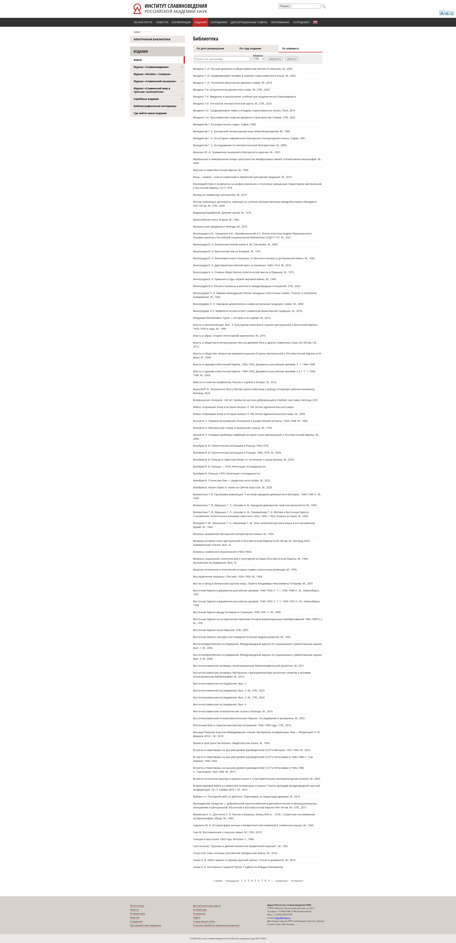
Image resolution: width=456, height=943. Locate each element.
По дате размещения (210, 48)
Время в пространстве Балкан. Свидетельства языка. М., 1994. (231, 743)
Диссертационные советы (249, 22)
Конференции (181, 22)
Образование (280, 22)
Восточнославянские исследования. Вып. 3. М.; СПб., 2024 (229, 697)
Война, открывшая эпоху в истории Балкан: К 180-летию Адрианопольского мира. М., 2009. (249, 414)
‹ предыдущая (231, 880)
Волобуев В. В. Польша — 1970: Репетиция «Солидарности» (229, 466)
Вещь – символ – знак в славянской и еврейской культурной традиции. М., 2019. (242, 177)
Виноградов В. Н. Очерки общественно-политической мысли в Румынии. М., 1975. (244, 272)
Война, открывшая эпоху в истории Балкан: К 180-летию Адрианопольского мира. (243, 407)
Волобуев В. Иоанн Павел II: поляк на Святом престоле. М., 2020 (232, 487)
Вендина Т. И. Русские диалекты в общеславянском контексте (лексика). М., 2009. (243, 68)
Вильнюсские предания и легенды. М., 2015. (220, 226)
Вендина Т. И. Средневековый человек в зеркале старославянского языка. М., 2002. (244, 75)
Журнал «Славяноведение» (151, 67)
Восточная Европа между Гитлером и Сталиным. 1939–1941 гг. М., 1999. (237, 612)
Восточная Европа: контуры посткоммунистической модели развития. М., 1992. (242, 637)
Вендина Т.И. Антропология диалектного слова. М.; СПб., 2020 (231, 89)
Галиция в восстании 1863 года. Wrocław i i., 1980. (223, 839)
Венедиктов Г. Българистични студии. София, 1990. (224, 124)
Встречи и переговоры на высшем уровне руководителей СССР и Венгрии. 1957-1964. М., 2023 (251, 750)
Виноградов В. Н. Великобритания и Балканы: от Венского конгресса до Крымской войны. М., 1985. (254, 258)
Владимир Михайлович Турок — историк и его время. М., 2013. (232, 318)
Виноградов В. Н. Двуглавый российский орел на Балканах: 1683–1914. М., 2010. (242, 265)
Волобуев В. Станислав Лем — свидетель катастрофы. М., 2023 (231, 480)
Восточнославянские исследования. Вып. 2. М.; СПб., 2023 (229, 690)
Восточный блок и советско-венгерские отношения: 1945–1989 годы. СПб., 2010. (242, 725)
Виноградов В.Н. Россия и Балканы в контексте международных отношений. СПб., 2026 (246, 286)
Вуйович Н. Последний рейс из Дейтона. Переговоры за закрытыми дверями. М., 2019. (247, 796)
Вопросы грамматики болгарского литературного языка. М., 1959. (233, 534)
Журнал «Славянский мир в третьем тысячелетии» (152, 90)
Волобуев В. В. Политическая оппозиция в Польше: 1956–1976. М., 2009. (237, 452)
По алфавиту (290, 48)
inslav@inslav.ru (282, 917)
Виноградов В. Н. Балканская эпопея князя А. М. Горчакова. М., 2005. (235, 244)
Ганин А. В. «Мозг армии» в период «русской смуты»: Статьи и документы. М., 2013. (244, 860)
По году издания (250, 48)
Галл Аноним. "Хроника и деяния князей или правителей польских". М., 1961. (241, 846)
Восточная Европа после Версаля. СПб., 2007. (221, 630)
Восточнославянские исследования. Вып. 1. (220, 683)
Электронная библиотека (152, 39)
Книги (138, 60)
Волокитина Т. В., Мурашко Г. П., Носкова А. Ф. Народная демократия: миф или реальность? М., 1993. (255, 505)
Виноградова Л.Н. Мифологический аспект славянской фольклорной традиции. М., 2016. (248, 311)
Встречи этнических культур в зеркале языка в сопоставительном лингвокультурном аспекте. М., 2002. (257, 778)
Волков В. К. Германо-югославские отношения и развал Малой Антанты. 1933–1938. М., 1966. (250, 421)
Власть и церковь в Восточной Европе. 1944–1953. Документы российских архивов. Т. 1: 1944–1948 (254, 364)
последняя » (297, 880)
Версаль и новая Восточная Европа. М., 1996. (221, 170)
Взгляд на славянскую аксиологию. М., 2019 (220, 194)
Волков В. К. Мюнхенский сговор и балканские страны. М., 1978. (232, 428)
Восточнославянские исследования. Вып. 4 (219, 704)
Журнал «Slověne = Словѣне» (152, 74)
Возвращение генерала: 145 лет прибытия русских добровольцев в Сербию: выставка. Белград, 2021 (255, 400)
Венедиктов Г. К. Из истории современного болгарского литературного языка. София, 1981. (249, 138)
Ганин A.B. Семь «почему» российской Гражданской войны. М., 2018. (235, 853)
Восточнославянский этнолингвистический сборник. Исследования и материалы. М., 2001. (249, 718)
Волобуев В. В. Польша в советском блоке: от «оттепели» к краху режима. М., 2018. (243, 459)
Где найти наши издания (150, 113)
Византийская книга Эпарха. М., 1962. (216, 219)
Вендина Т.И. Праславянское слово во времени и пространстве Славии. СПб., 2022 (244, 117)
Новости (162, 22)
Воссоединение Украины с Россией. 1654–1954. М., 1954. (228, 576)
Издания (201, 22)
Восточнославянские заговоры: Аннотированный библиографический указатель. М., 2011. (249, 665)
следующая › (282, 880)
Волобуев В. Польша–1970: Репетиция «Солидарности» (226, 473)
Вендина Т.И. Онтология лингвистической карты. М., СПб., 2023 (232, 103)
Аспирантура (200, 909)
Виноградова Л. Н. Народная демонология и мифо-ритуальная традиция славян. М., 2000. (248, 304)
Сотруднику (301, 22)
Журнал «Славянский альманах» (155, 81)
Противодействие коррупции (145, 925)
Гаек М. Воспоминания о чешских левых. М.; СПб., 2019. (227, 832)
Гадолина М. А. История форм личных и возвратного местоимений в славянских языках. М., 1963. (253, 825)
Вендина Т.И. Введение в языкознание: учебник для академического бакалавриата (244, 96)
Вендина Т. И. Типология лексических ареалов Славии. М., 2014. (233, 82)
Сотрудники (218, 22)
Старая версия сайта (204, 921)
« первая (217, 880)
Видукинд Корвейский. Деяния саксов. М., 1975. (222, 212)
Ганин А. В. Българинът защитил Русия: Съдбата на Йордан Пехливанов (238, 867)
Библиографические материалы (155, 106)
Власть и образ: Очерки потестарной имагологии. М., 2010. (229, 335)
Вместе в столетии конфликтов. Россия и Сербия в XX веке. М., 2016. (235, 382)
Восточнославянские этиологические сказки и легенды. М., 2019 (233, 711)
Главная (137, 31)
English (315, 22)
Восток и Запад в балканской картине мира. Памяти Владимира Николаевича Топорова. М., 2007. (253, 583)
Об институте (143, 22)
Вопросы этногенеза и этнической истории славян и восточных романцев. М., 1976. (245, 569)
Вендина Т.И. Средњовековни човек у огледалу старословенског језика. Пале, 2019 (244, 110)
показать (258, 55)
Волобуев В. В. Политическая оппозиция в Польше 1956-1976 (230, 445)
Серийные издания (146, 99)
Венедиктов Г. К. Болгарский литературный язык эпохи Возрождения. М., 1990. (242, 131)
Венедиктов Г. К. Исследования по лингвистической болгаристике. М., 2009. (240, 145)
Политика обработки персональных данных (216, 925)
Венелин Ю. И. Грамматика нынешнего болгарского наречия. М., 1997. (237, 152)
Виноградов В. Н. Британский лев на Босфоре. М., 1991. (227, 251)
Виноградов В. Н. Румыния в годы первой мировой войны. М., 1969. (235, 279)
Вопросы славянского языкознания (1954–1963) (222, 551)
